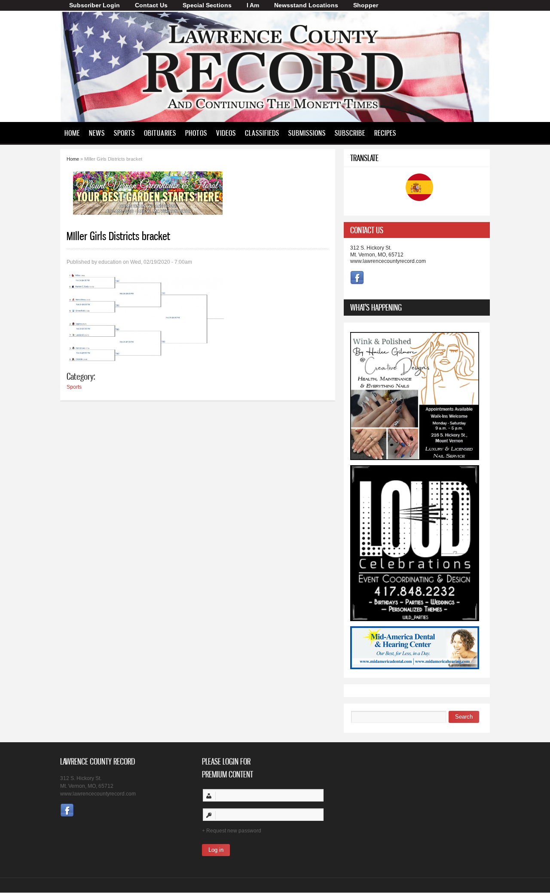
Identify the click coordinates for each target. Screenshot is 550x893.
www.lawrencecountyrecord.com (388, 261)
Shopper (365, 5)
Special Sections (207, 5)
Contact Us (151, 5)
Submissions (307, 132)
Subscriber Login (94, 5)
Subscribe (350, 132)
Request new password (233, 831)
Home (72, 132)
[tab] (417, 230)
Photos (196, 132)
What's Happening (376, 307)
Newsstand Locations (306, 5)
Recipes (385, 132)
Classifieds (262, 132)
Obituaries (160, 132)
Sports (124, 132)
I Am (253, 5)
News (97, 132)
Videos (226, 132)
